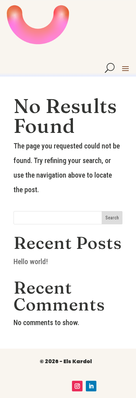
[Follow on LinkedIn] (91, 386)
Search (112, 217)
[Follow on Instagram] (77, 386)
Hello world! (31, 261)
